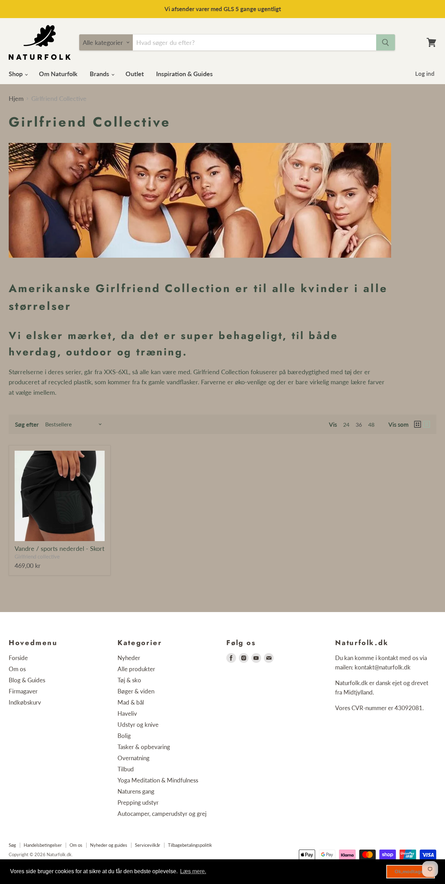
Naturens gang (136, 791)
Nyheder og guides (108, 845)
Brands (100, 74)
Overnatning (133, 758)
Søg (12, 845)
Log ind (425, 73)
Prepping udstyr (138, 802)
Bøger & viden (136, 691)
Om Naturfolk (58, 74)
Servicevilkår (147, 845)
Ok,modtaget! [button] (411, 871)
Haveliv (127, 713)
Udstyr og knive (138, 724)
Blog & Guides (27, 680)
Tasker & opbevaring (144, 746)
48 (371, 424)
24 (346, 424)
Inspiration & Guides (184, 74)
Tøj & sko (129, 680)
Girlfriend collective (37, 557)
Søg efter (27, 424)
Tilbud (126, 769)
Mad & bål (131, 702)
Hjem (16, 98)
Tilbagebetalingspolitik (190, 845)
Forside (18, 657)
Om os (17, 669)
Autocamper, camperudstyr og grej (162, 813)
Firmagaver (23, 691)
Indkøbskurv (25, 702)
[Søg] (385, 42)
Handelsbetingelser (43, 845)
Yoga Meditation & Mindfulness (158, 780)
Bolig (124, 735)
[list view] (426, 424)
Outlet (135, 74)
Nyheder (129, 657)
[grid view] (417, 424)
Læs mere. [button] (193, 871)
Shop (16, 74)
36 (359, 424)
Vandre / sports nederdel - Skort (59, 548)
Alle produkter (136, 669)
